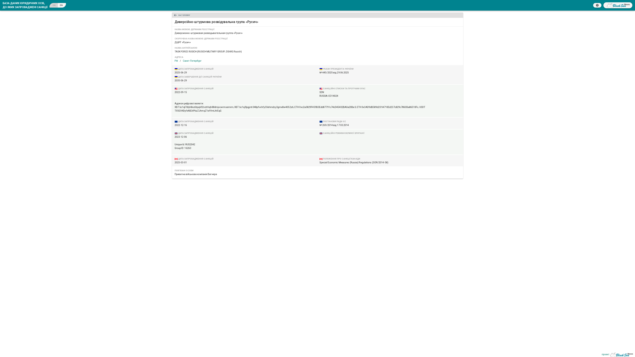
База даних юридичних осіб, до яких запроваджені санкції (25, 5)
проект (605, 354)
